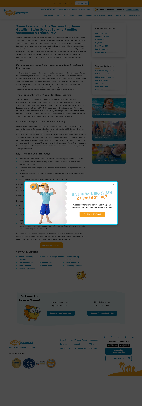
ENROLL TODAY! (92, 214)
